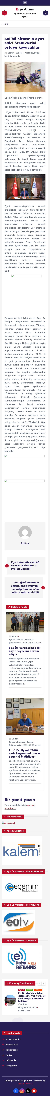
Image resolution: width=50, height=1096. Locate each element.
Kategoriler (11, 1065)
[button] (40, 984)
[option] (20, 1000)
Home (5, 24)
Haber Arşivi (12, 1044)
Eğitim (12, 639)
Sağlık (30, 742)
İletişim (9, 1055)
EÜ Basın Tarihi (13, 1039)
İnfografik (11, 1060)
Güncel (19, 53)
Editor (11, 53)
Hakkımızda (11, 1050)
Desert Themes (25, 1084)
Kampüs (29, 639)
